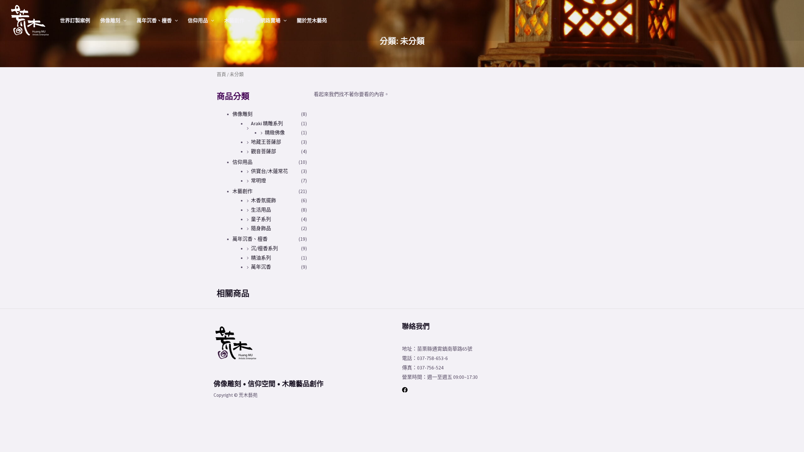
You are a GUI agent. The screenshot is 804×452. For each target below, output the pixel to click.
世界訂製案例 (75, 20)
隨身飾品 (261, 228)
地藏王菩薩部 (266, 142)
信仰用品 (198, 20)
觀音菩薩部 (263, 151)
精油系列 (261, 258)
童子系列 (261, 219)
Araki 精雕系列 (267, 123)
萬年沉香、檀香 (154, 20)
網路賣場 (270, 20)
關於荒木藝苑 (312, 20)
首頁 (221, 74)
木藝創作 (234, 20)
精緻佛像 (275, 132)
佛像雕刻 (110, 20)
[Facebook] (405, 390)
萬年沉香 (261, 267)
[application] (123, 20)
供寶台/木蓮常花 (269, 171)
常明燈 (258, 180)
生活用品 (261, 210)
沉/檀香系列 (264, 248)
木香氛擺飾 (263, 200)
